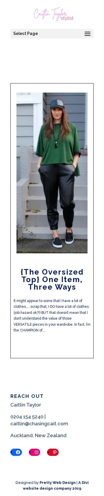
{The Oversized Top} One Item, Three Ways (52, 279)
